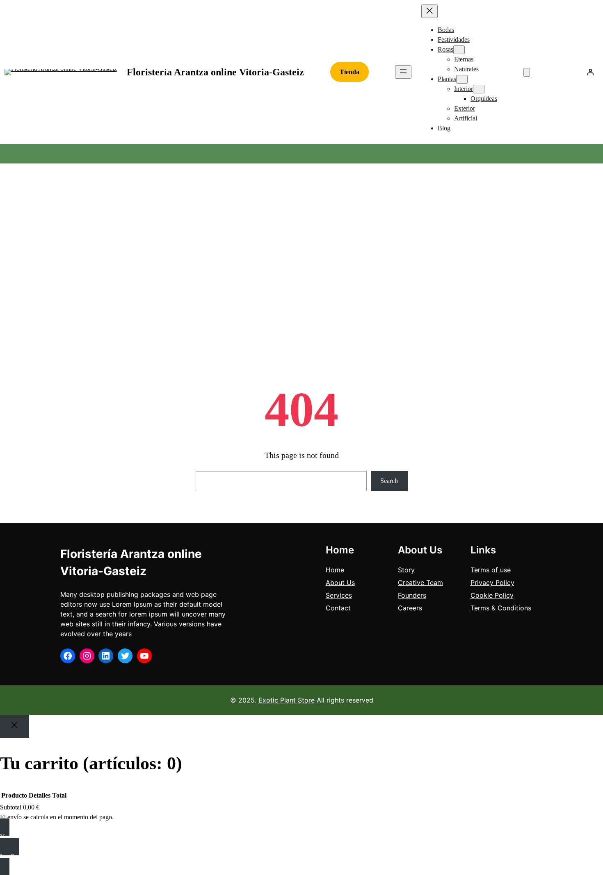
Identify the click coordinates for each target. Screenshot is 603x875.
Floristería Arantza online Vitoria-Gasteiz (215, 72)
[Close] (14, 726)
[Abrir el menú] (403, 72)
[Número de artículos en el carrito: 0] (526, 72)
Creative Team (420, 582)
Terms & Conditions (501, 608)
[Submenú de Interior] (478, 89)
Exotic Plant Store (286, 700)
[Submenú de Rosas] (459, 49)
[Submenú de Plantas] (462, 79)
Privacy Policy (492, 582)
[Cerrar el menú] (429, 11)
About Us (340, 582)
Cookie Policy (492, 595)
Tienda (349, 71)
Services (339, 595)
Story (406, 570)
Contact (338, 608)
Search (389, 480)
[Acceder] (590, 72)
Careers (410, 608)
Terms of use (491, 570)
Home (335, 570)
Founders (412, 595)
